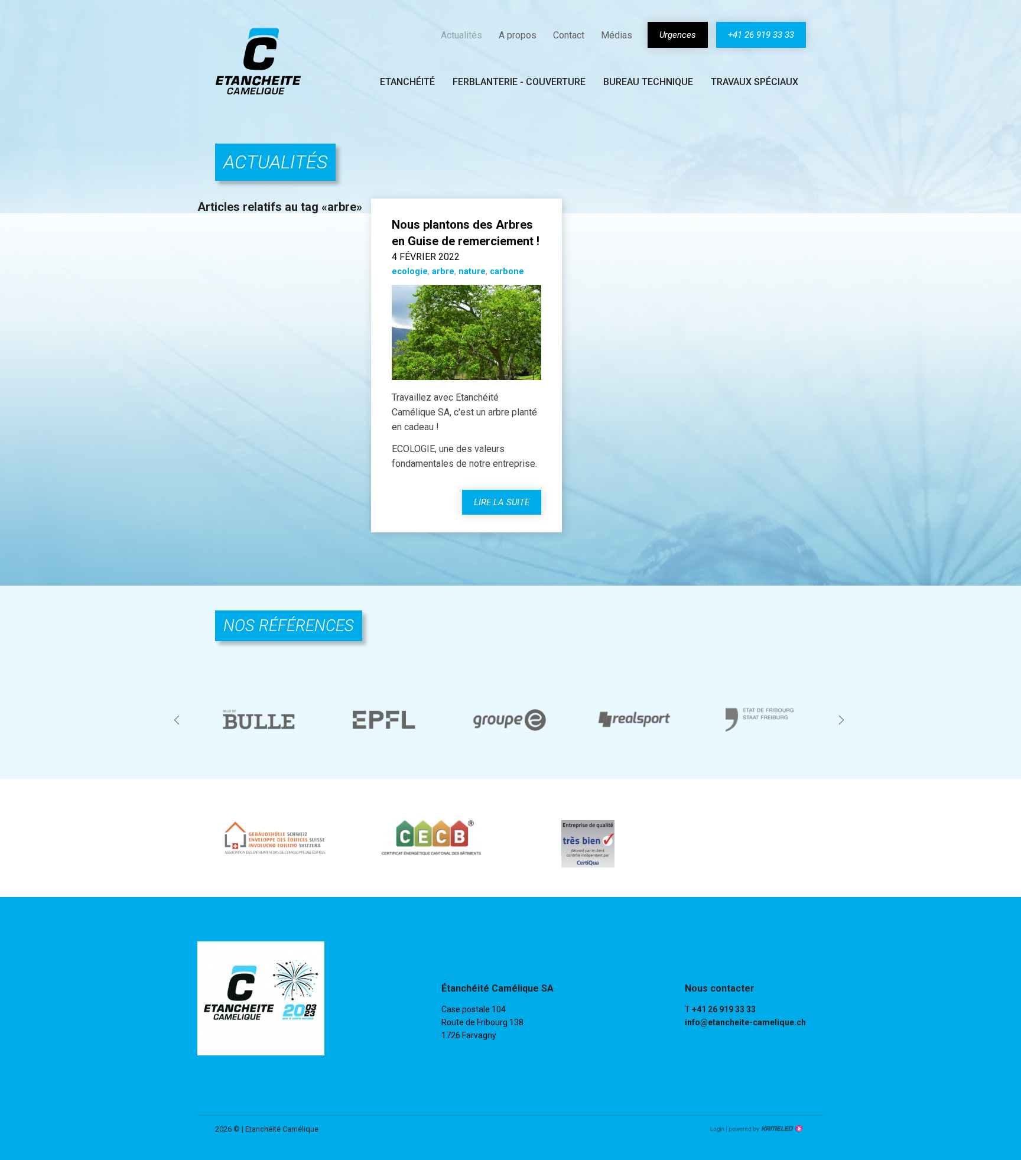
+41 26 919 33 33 (761, 35)
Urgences (677, 35)
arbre (443, 272)
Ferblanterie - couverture (519, 81)
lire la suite (501, 502)
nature (472, 272)
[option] (260, 719)
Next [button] (842, 719)
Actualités (461, 35)
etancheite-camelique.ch (258, 61)
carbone (507, 272)
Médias (616, 35)
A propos (517, 35)
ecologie (410, 272)
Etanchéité (407, 81)
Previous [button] (178, 719)
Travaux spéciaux (754, 81)
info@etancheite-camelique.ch (745, 1022)
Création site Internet (764, 1129)
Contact (568, 35)
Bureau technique (648, 81)
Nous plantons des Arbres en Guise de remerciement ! (465, 232)
